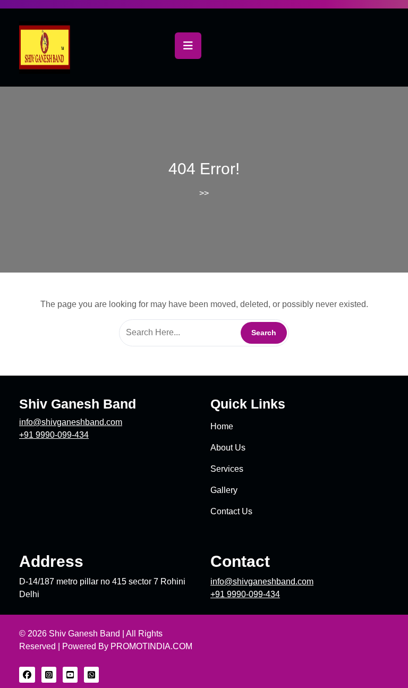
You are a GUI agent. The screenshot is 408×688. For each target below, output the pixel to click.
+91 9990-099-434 (54, 434)
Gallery (223, 490)
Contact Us (231, 511)
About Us (227, 447)
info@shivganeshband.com (70, 422)
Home (221, 426)
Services (226, 468)
